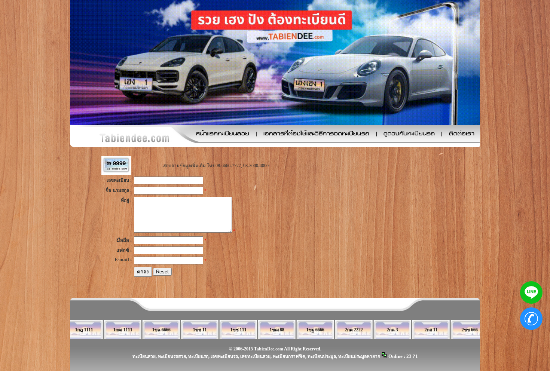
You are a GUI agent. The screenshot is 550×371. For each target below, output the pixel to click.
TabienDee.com (268, 349)
